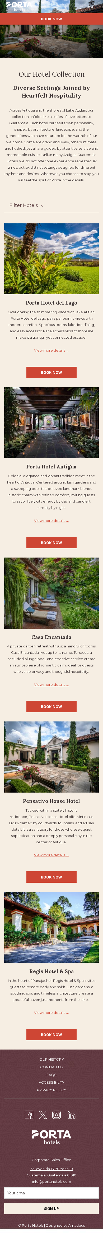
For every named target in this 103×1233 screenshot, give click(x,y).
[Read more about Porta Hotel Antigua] (51, 422)
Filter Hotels (24, 205)
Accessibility (51, 1082)
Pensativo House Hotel (51, 801)
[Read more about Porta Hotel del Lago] (51, 259)
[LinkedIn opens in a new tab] (71, 1114)
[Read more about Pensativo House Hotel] (51, 757)
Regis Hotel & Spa (51, 971)
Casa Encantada (51, 637)
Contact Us (51, 1067)
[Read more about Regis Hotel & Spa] (51, 927)
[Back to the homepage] (19, 6)
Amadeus (76, 1225)
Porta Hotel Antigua (51, 466)
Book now (51, 18)
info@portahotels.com (51, 1181)
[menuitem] (51, 1060)
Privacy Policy (51, 1090)
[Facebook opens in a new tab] (29, 1114)
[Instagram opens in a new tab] (56, 1114)
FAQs (51, 1075)
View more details (50, 350)
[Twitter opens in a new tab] (43, 1114)
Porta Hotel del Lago (51, 303)
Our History (51, 1059)
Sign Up (51, 1208)
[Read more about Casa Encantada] (51, 593)
